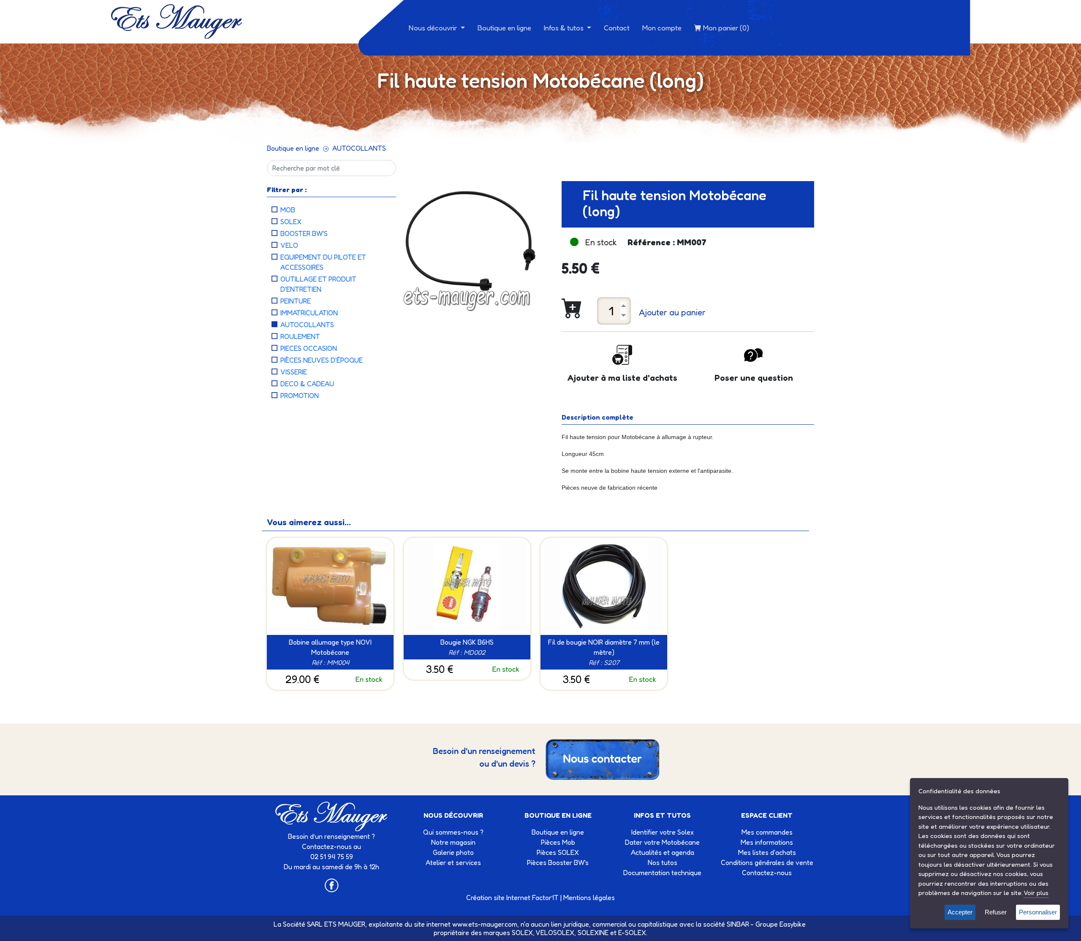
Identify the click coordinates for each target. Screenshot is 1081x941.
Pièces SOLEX (558, 852)
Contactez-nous (767, 872)
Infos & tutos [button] (564, 27)
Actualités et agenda (662, 852)
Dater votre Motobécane (662, 842)
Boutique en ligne (504, 27)
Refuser (996, 912)
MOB (287, 210)
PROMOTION (299, 395)
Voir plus (1036, 893)
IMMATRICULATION (309, 313)
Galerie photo (453, 852)
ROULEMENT (300, 336)
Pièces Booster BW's (558, 862)
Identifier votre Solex (662, 832)
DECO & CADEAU (307, 384)
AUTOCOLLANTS (359, 148)
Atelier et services (453, 862)
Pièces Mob (558, 842)
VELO (289, 245)
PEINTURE (295, 301)
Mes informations (767, 842)
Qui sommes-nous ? (453, 832)
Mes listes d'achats (767, 852)
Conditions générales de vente (767, 862)
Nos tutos (662, 862)
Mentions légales (589, 897)
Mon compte (662, 27)
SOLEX (290, 221)
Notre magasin (453, 842)
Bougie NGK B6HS (467, 642)
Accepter (960, 912)
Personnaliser (1038, 912)
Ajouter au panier (672, 312)
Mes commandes (767, 832)
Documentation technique (662, 872)
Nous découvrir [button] (434, 27)
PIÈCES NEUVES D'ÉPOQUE (321, 360)
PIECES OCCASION (308, 348)
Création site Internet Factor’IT (512, 897)
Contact (617, 27)
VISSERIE (293, 372)
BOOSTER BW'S (304, 233)
